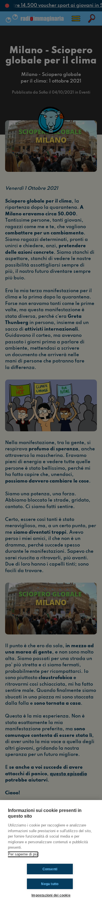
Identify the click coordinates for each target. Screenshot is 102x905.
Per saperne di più (23, 854)
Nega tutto (49, 884)
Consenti (50, 869)
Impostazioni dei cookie (51, 895)
